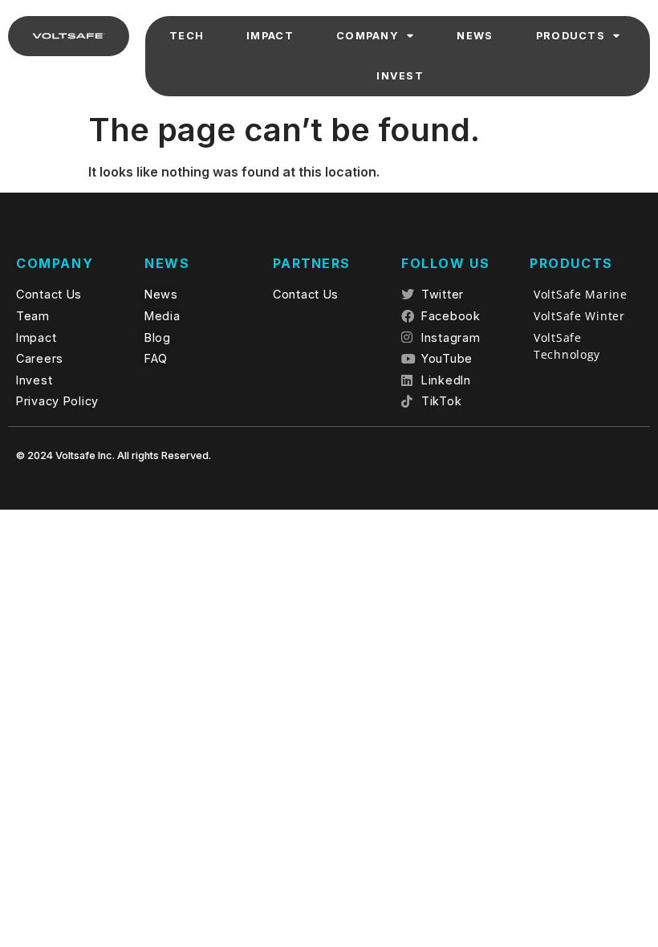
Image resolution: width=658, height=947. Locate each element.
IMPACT (270, 36)
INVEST (400, 76)
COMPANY (367, 36)
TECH (186, 36)
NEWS (475, 36)
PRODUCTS (570, 36)
